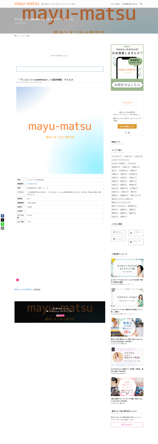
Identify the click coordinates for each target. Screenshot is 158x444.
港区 (134, 192)
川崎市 (132, 181)
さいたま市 (117, 156)
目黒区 (115, 195)
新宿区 (123, 185)
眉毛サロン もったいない (121, 202)
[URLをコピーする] (2, 228)
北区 (114, 170)
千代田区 (123, 170)
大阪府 (115, 181)
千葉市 (133, 170)
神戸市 (115, 209)
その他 (128, 156)
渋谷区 (124, 192)
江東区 (115, 192)
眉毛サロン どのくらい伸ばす (122, 199)
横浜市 (124, 188)
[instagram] (128, 133)
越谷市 (132, 213)
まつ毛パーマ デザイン (120, 160)
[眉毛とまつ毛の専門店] (27, 4)
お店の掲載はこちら (127, 126)
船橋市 (123, 213)
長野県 (123, 217)
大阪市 (132, 178)
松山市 (115, 188)
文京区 (115, 185)
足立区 (115, 217)
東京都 (132, 185)
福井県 (123, 209)
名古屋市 (133, 174)
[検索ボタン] (141, 4)
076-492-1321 (32, 184)
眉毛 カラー (135, 195)
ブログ (132, 163)
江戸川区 (134, 188)
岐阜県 (123, 181)
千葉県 (115, 174)
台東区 (123, 174)
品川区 (115, 178)
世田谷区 (116, 167)
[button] (2, 215)
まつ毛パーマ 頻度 (118, 163)
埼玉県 (123, 178)
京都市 (135, 167)
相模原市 (124, 195)
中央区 (126, 167)
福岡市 (132, 209)
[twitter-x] (126, 133)
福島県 (115, 213)
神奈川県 (132, 206)
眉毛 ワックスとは (118, 206)
